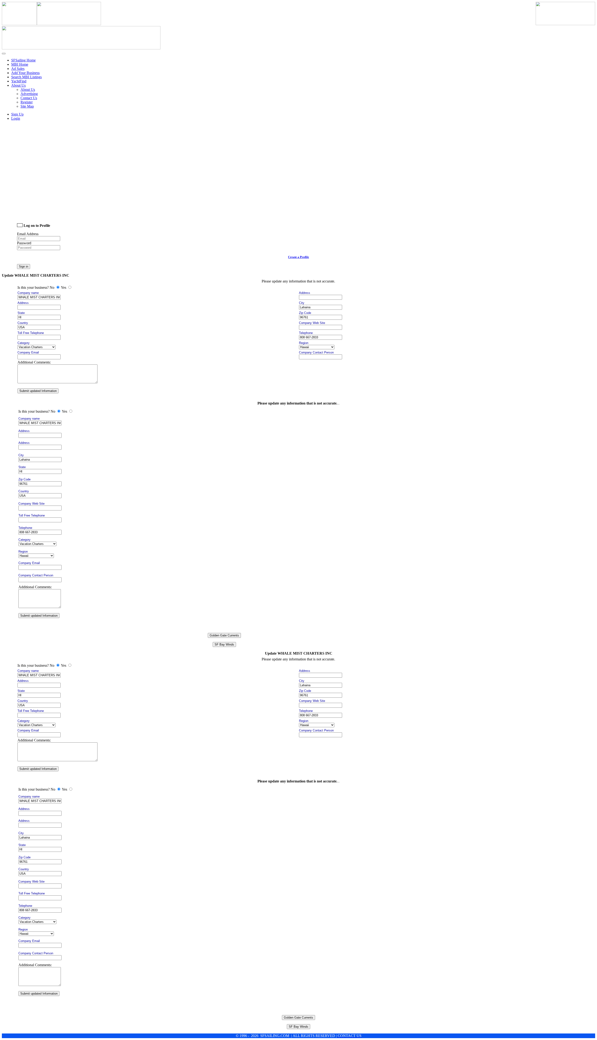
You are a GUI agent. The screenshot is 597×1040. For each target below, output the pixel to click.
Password (24, 243)
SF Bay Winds (224, 644)
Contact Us (29, 98)
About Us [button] (18, 85)
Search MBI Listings (26, 77)
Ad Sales (17, 69)
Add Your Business (25, 73)
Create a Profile (298, 257)
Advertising (29, 94)
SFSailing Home (23, 60)
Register (27, 102)
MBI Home (19, 64)
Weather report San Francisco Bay (49, 212)
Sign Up (17, 114)
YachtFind (18, 81)
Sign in (23, 266)
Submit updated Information (38, 391)
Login (15, 118)
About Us (28, 90)
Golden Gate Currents (224, 635)
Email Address (27, 234)
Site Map (27, 106)
